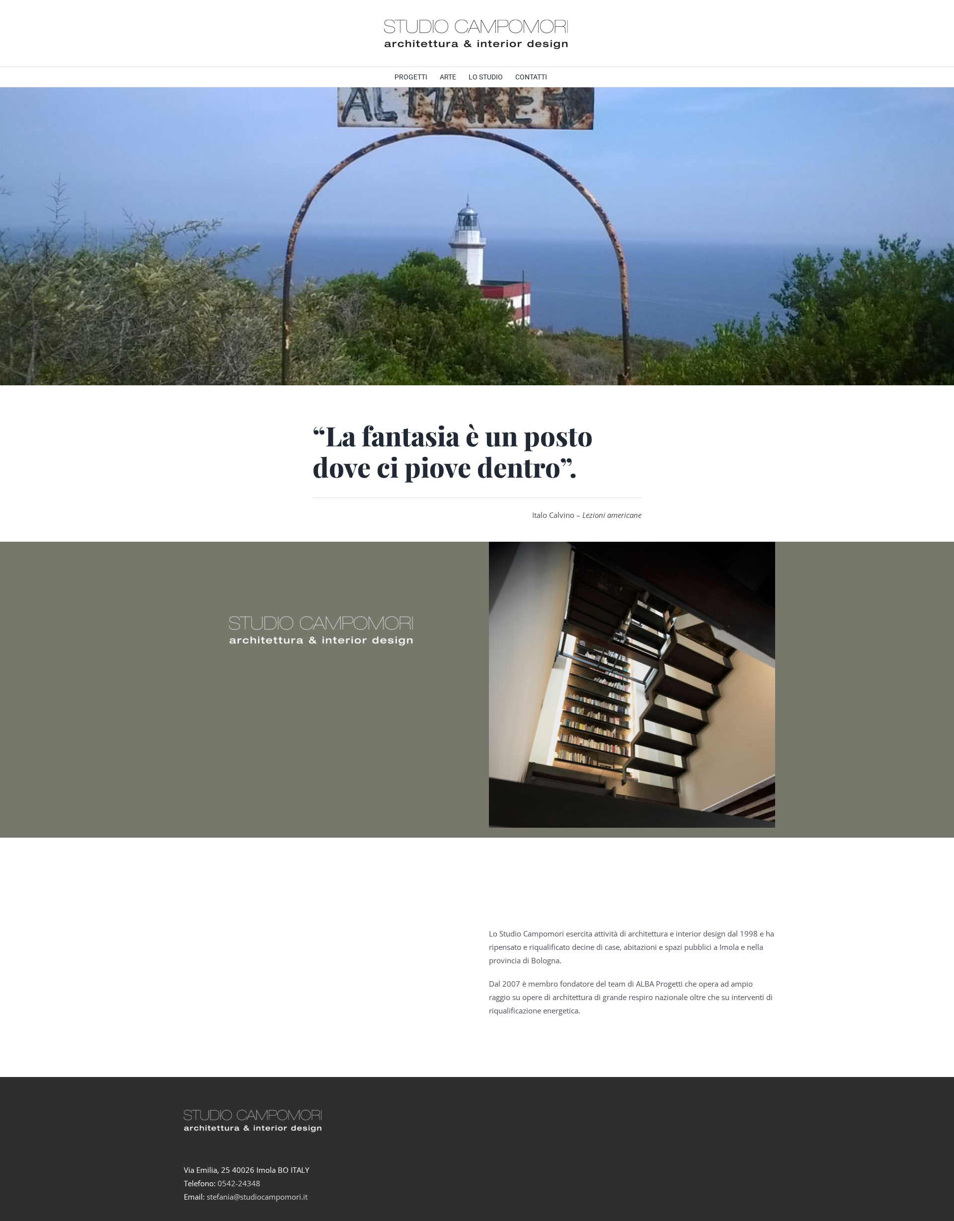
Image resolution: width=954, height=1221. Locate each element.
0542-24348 (239, 1183)
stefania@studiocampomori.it (257, 1197)
